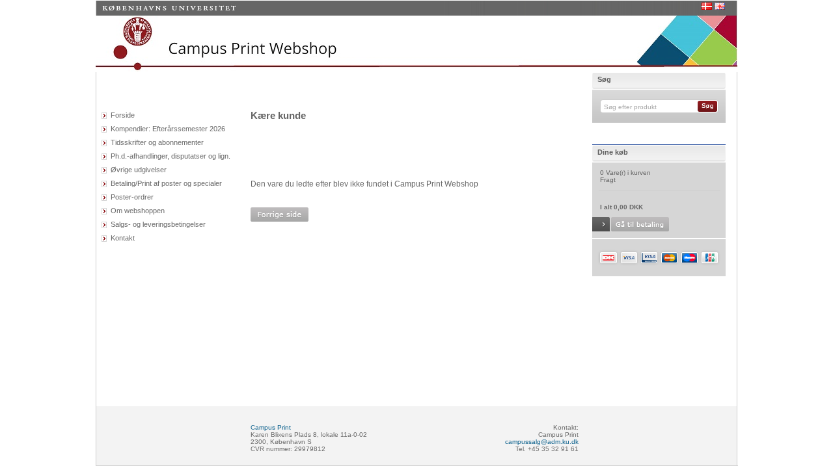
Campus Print (271, 427)
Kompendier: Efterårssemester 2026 (168, 129)
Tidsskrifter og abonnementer (157, 142)
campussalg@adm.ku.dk (542, 441)
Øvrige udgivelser (139, 170)
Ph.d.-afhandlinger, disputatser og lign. (170, 156)
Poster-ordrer (132, 197)
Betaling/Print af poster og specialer (166, 183)
